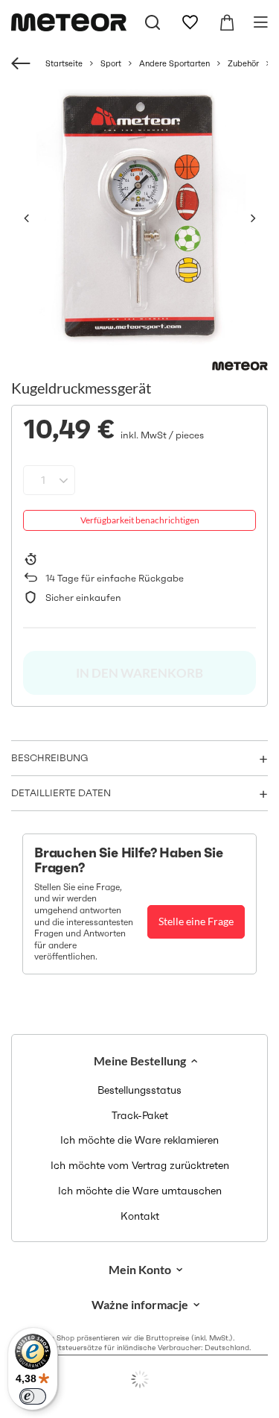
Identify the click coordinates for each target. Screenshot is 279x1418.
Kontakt (140, 1216)
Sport (110, 63)
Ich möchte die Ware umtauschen (140, 1191)
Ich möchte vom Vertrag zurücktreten (140, 1165)
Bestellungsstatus (139, 1090)
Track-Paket (140, 1115)
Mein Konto (140, 1269)
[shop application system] (139, 1379)
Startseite (64, 63)
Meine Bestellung (140, 1060)
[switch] (32, 1396)
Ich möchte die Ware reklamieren (139, 1140)
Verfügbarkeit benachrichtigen (139, 520)
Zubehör (243, 63)
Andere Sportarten (174, 63)
